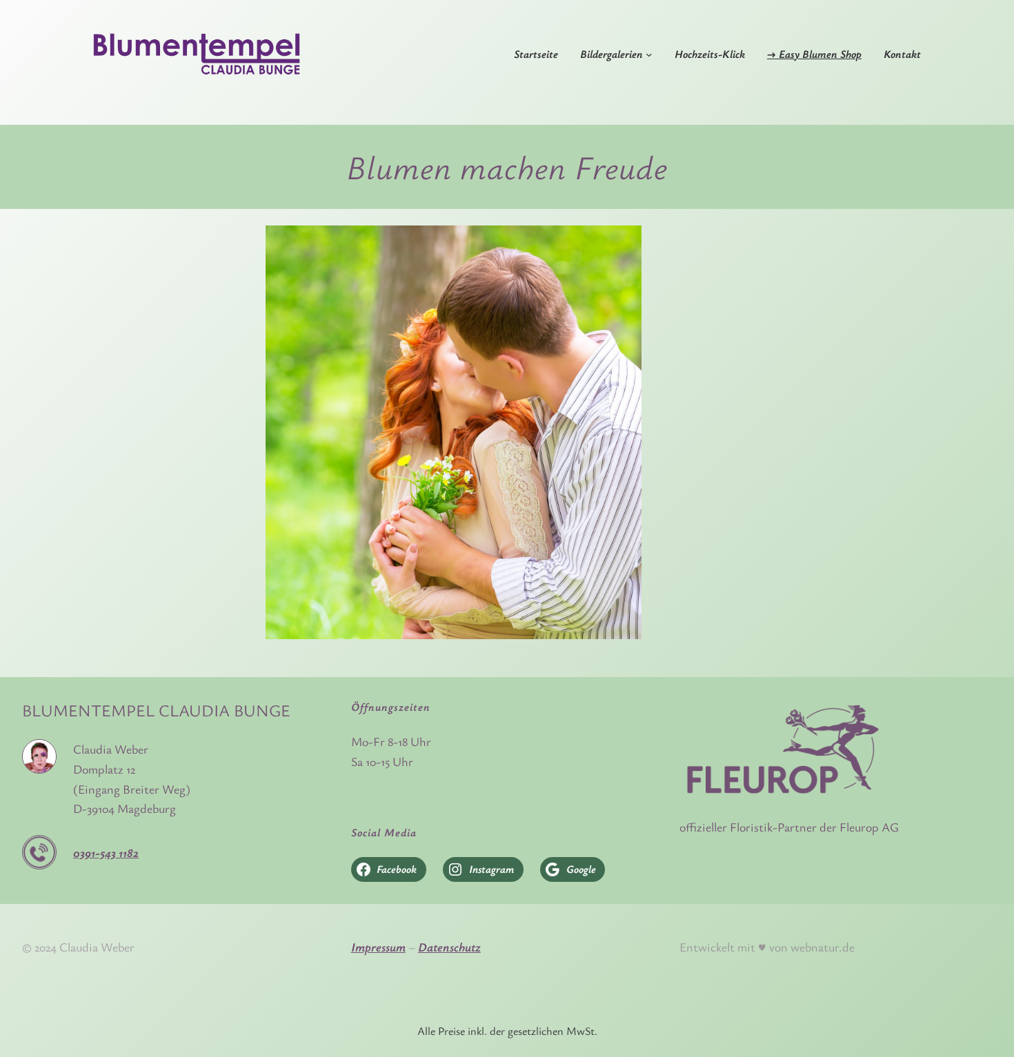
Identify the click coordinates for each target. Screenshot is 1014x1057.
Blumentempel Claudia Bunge (156, 710)
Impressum (378, 946)
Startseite (536, 53)
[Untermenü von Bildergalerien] (649, 54)
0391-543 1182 (106, 852)
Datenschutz (449, 946)
